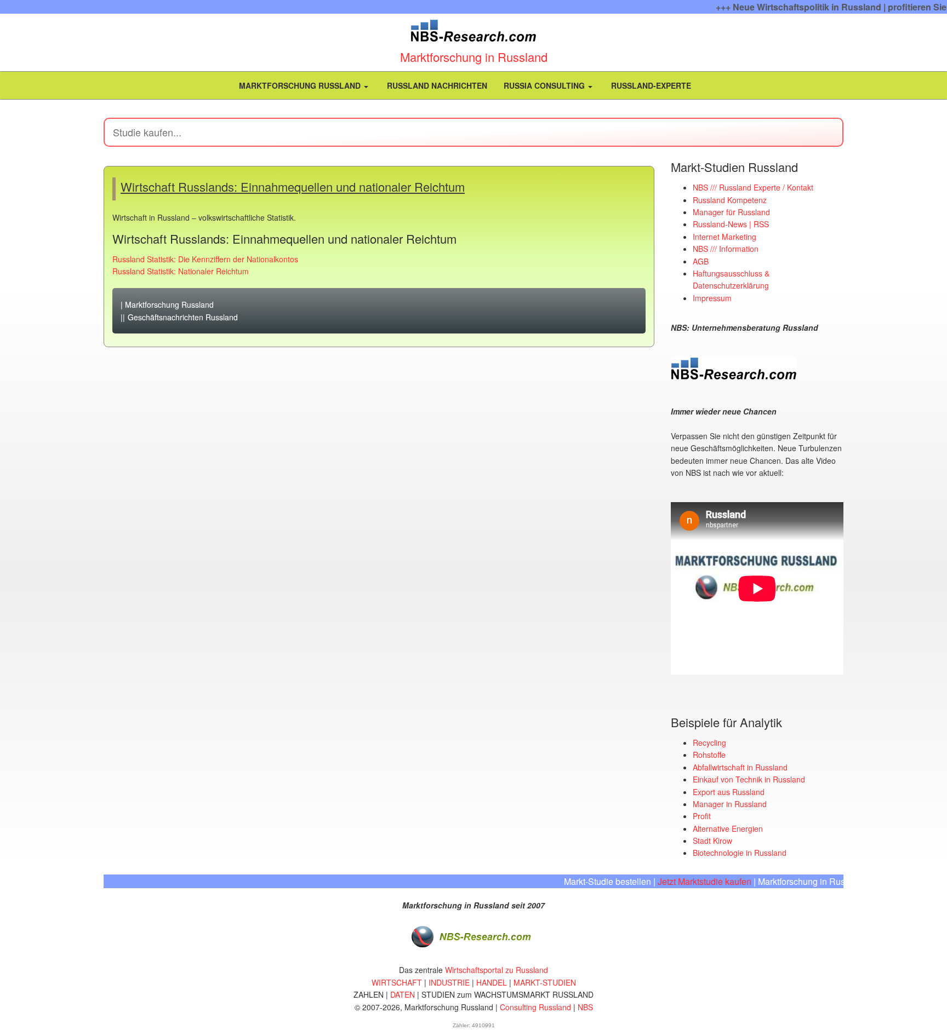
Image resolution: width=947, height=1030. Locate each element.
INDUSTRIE (449, 982)
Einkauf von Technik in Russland (749, 779)
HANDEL (491, 982)
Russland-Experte (650, 85)
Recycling (709, 742)
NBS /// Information (725, 248)
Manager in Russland (730, 803)
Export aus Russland (729, 791)
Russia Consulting (545, 85)
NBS (585, 1007)
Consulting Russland (535, 1007)
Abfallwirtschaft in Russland (740, 767)
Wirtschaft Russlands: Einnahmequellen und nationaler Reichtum (293, 186)
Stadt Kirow (712, 840)
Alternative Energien (728, 828)
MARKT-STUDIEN (545, 982)
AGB (701, 261)
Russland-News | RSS (731, 223)
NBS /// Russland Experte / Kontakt (753, 187)
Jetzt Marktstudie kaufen (688, 881)
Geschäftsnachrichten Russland (183, 317)
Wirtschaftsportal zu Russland (496, 969)
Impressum (712, 297)
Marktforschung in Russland (473, 56)
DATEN (402, 994)
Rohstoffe (709, 754)
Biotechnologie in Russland (739, 852)
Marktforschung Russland (300, 85)
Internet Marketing (724, 236)
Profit (702, 815)
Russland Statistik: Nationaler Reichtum (180, 271)
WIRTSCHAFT (397, 982)
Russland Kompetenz (730, 199)
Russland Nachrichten (436, 85)
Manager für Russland (731, 211)
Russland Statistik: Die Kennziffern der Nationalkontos (205, 259)
